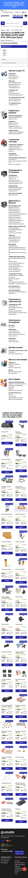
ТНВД (10, 280)
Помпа (10, 91)
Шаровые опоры (13, 123)
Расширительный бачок (15, 181)
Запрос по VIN (18, 17)
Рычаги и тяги (12, 124)
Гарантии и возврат (20, 864)
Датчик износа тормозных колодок (18, 161)
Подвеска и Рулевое (14, 112)
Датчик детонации (14, 271)
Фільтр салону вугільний (19, 460)
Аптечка (11, 394)
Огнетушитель (12, 396)
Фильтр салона (13, 86)
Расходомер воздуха (14, 287)
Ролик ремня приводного (15, 95)
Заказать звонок (19, 851)
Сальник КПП (12, 314)
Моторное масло (13, 373)
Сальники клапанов (14, 210)
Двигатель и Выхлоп (14, 202)
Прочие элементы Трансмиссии (17, 312)
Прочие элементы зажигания (16, 334)
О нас (16, 873)
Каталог (17, 871)
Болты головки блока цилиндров (17, 214)
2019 (4, 55)
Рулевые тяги (12, 119)
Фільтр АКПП (4, 431)
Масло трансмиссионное (15, 371)
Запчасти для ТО (16, 71)
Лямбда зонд (12, 261)
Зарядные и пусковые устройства (17, 383)
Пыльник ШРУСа (13, 306)
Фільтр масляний (5, 459)
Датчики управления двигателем (17, 258)
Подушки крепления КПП (15, 311)
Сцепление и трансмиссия (15, 300)
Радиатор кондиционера (15, 187)
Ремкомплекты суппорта (15, 149)
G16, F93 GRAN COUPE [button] (9, 63)
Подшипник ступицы (14, 126)
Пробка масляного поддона (16, 223)
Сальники (11, 309)
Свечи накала (12, 78)
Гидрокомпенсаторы (14, 212)
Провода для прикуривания (16, 385)
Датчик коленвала (13, 268)
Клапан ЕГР (11, 293)
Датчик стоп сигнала (14, 164)
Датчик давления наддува (15, 263)
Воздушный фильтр (14, 84)
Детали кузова (15, 347)
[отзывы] (7, 845)
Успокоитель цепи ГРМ (14, 232)
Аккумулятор (12, 75)
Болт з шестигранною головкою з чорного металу (7, 706)
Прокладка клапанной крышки (16, 247)
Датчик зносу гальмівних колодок (20, 487)
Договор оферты (19, 870)
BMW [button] (3, 59)
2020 (4, 52)
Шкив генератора (13, 341)
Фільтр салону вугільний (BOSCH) (6, 597)
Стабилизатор (12, 104)
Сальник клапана (19, 757)
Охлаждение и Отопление (15, 171)
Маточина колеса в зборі (20, 680)
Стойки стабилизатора (15, 128)
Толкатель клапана (14, 222)
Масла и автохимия (18, 359)
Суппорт (11, 151)
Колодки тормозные (14, 99)
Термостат (12, 178)
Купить (7, 443)
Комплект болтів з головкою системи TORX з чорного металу (20, 783)
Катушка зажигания (14, 332)
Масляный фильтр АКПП (15, 307)
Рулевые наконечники (14, 117)
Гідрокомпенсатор (6, 783)
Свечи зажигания (13, 77)
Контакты (17, 12)
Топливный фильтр (14, 87)
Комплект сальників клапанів (20, 706)
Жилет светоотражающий (15, 399)
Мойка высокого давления (15, 390)
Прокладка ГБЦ (13, 246)
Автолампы (11, 326)
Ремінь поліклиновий (6, 514)
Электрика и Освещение (14, 321)
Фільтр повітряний (20, 514)
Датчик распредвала (14, 269)
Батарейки (11, 387)
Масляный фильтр (13, 238)
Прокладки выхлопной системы (17, 291)
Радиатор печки (13, 195)
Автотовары (14, 379)
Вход (24, 12)
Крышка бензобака (14, 278)
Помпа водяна (19, 596)
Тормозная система (14, 140)
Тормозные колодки (14, 146)
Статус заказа (18, 859)
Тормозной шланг (13, 155)
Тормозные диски (13, 148)
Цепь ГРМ (11, 231)
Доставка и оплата (8, 12)
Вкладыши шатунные (14, 217)
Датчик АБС (12, 159)
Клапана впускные (13, 207)
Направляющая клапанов (15, 220)
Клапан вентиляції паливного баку (20, 652)
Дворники (11, 352)
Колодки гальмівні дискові (6, 487)
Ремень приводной (13, 93)
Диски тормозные (13, 100)
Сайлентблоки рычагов (15, 133)
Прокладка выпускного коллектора (18, 252)
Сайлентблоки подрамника (16, 132)
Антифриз (11, 366)
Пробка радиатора (13, 180)
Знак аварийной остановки (15, 397)
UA (3, 10)
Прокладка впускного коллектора (17, 249)
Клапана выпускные (14, 209)
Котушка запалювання (18, 432)
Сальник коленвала (14, 215)
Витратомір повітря (6, 651)
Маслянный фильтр (14, 82)
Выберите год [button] (6, 46)
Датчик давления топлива (15, 282)
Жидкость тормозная (14, 364)
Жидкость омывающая (15, 367)
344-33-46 (18, 15)
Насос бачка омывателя (15, 353)
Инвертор (11, 388)
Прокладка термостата (15, 183)
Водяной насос (12, 177)
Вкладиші (17, 809)
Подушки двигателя (14, 219)
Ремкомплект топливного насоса (17, 283)
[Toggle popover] (24, 869)
